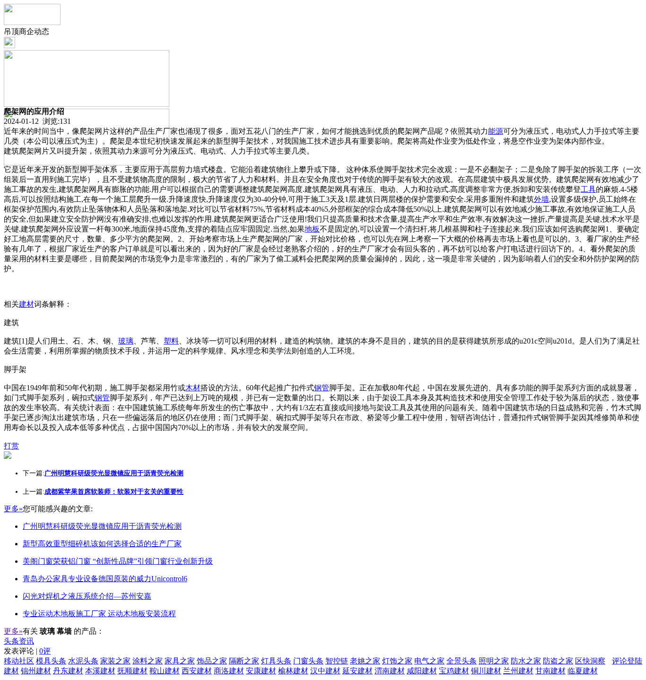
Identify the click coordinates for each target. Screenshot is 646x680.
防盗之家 (558, 661)
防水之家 (526, 661)
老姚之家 (365, 661)
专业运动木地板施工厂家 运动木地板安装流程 (99, 614)
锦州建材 (36, 671)
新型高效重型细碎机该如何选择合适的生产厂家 (102, 544)
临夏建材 (582, 671)
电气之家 (429, 661)
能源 (495, 131)
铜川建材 (486, 671)
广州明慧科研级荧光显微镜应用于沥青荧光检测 (102, 526)
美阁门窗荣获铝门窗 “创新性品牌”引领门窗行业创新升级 (118, 561)
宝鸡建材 (454, 671)
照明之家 (494, 661)
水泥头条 (83, 661)
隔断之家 (244, 661)
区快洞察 (590, 661)
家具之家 (180, 661)
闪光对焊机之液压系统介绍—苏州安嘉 (87, 596)
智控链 (336, 661)
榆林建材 (293, 671)
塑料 (171, 341)
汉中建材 (325, 671)
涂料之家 (147, 661)
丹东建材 (68, 671)
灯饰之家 (397, 661)
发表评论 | (27, 651)
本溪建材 (100, 671)
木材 (193, 388)
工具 (588, 189)
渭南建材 (390, 671)
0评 (45, 651)
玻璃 (125, 341)
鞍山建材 (164, 671)
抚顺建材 (132, 671)
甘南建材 (550, 671)
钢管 (321, 388)
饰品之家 (212, 661)
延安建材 (357, 671)
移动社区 (19, 661)
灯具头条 (276, 661)
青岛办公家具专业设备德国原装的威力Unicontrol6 (105, 579)
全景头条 (461, 661)
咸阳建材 (422, 671)
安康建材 (261, 671)
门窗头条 (308, 661)
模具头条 (51, 661)
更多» (13, 509)
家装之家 (115, 661)
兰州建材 (518, 671)
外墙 (541, 199)
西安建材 (197, 671)
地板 (312, 229)
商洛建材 (229, 671)
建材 (26, 304)
